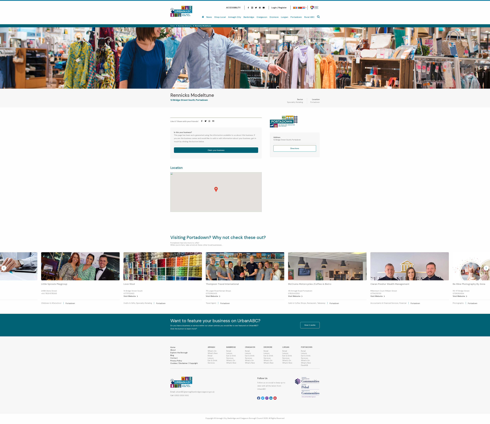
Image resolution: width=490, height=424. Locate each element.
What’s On (212, 351)
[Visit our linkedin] (260, 7)
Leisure (211, 358)
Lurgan (284, 17)
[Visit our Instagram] (252, 7)
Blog (172, 355)
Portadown (296, 17)
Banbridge (249, 17)
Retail (210, 356)
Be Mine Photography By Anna (469, 284)
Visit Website (130, 296)
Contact (174, 358)
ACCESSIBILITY (233, 7)
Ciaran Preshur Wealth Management (389, 284)
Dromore (274, 17)
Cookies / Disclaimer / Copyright (184, 363)
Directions (294, 148)
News (209, 17)
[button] (216, 189)
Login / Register (279, 7)
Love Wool (129, 284)
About (173, 350)
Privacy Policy (176, 361)
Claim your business (216, 150)
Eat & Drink (212, 360)
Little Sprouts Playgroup (54, 284)
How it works (309, 325)
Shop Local (220, 17)
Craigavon (262, 17)
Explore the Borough (179, 352)
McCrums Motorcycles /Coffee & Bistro (309, 284)
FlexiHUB (304, 365)
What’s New (213, 353)
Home (172, 347)
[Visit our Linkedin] (271, 398)
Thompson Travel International (222, 284)
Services (211, 363)
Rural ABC (309, 17)
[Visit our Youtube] (263, 7)
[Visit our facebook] (248, 7)
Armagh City (234, 17)
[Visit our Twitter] (256, 7)
